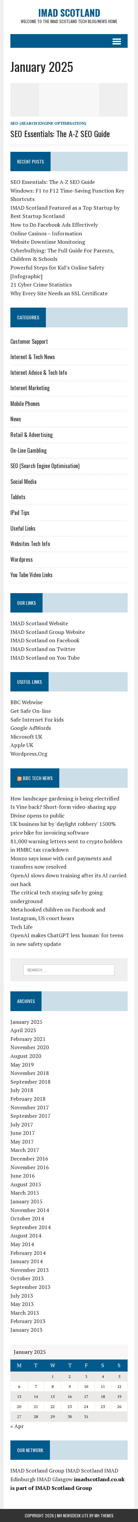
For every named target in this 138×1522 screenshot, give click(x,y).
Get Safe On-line (30, 711)
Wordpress (21, 559)
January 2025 (26, 1021)
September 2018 (30, 1081)
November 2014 (29, 1210)
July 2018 (21, 1090)
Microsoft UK (26, 736)
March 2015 (24, 1192)
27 (19, 1416)
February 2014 (28, 1253)
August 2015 (25, 1184)
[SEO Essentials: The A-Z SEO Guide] (69, 112)
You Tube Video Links (31, 575)
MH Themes (104, 1515)
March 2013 (24, 1312)
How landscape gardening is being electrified (64, 798)
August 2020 (25, 1056)
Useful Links (23, 528)
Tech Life (21, 927)
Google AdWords (30, 728)
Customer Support (29, 341)
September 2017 (30, 1115)
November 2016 (29, 1167)
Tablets (17, 497)
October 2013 (27, 1278)
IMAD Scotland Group (37, 1470)
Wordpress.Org (28, 753)
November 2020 (29, 1047)
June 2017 (22, 1132)
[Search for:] (68, 969)
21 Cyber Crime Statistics (41, 284)
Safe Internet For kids (37, 719)
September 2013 (30, 1287)
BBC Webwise (26, 702)
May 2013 (22, 1304)
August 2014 (25, 1235)
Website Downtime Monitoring (47, 241)
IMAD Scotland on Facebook (44, 640)
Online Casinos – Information (46, 233)
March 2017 (24, 1150)
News (15, 419)
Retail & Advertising (31, 435)
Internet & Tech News (32, 357)
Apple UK (21, 745)
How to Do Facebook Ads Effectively (54, 224)
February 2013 (28, 1321)
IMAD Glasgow (55, 1479)
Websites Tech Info (30, 544)
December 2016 (29, 1158)
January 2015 (26, 1201)
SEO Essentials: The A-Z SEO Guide (60, 133)
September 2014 (30, 1227)
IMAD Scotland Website (39, 623)
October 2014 (27, 1218)
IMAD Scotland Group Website (47, 632)
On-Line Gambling (28, 450)
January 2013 (26, 1329)
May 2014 (22, 1244)
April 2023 (23, 1030)
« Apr (17, 1426)
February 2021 (28, 1039)
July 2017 (21, 1124)
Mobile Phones (25, 404)
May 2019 (22, 1064)
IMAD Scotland (84, 1470)
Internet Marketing (30, 388)
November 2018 (29, 1073)
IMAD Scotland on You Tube (45, 657)
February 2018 (28, 1098)
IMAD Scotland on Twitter (42, 649)
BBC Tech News (38, 777)
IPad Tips (19, 513)
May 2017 (22, 1141)
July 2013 (21, 1295)
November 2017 (29, 1107)
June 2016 (22, 1175)
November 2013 (29, 1270)
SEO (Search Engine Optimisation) (48, 123)
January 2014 (26, 1261)
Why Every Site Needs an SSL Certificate (59, 293)
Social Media (23, 481)
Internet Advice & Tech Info (38, 372)
